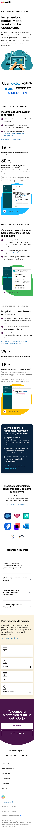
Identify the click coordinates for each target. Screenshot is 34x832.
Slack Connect (18, 253)
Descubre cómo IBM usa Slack (12, 139)
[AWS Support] (21, 536)
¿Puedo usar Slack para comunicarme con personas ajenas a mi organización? (12, 565)
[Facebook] (15, 756)
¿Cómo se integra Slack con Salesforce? (12, 606)
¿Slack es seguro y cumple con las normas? (15, 579)
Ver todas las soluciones (9, 638)
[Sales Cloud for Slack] (26, 516)
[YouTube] (23, 756)
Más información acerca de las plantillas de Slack (14, 467)
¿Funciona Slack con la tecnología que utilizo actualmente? (11, 592)
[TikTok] (27, 756)
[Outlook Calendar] (26, 526)
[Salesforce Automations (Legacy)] (7, 516)
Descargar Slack (6, 802)
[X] (19, 756)
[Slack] (6, 2)
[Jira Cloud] (7, 526)
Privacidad (5, 806)
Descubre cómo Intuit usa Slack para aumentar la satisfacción (14, 342)
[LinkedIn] (7, 756)
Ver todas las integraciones (15, 504)
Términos (13, 806)
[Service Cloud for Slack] (17, 516)
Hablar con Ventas (17, 733)
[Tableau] (12, 536)
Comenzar (17, 726)
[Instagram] (11, 756)
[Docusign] (17, 526)
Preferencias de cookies (9, 811)
